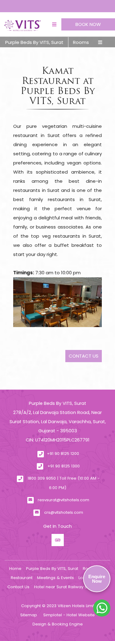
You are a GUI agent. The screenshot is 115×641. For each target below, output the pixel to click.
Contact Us (18, 587)
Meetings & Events (55, 578)
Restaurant (22, 578)
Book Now (88, 24)
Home (15, 568)
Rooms (81, 42)
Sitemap (28, 615)
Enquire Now (96, 579)
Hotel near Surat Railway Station (66, 587)
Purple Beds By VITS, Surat (34, 42)
